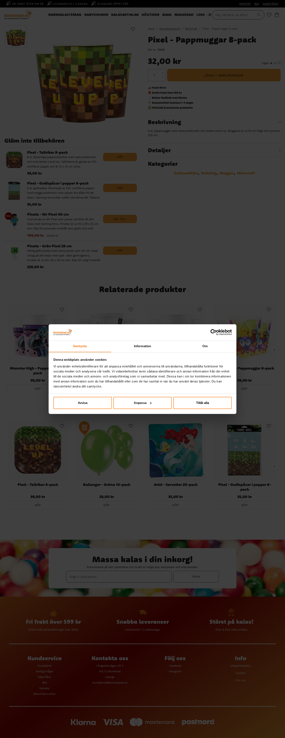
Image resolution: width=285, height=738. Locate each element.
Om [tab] (205, 346)
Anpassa (140, 403)
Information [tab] (142, 346)
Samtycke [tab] (80, 346)
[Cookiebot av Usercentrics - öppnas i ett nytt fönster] (213, 332)
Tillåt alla (202, 403)
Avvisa (82, 403)
